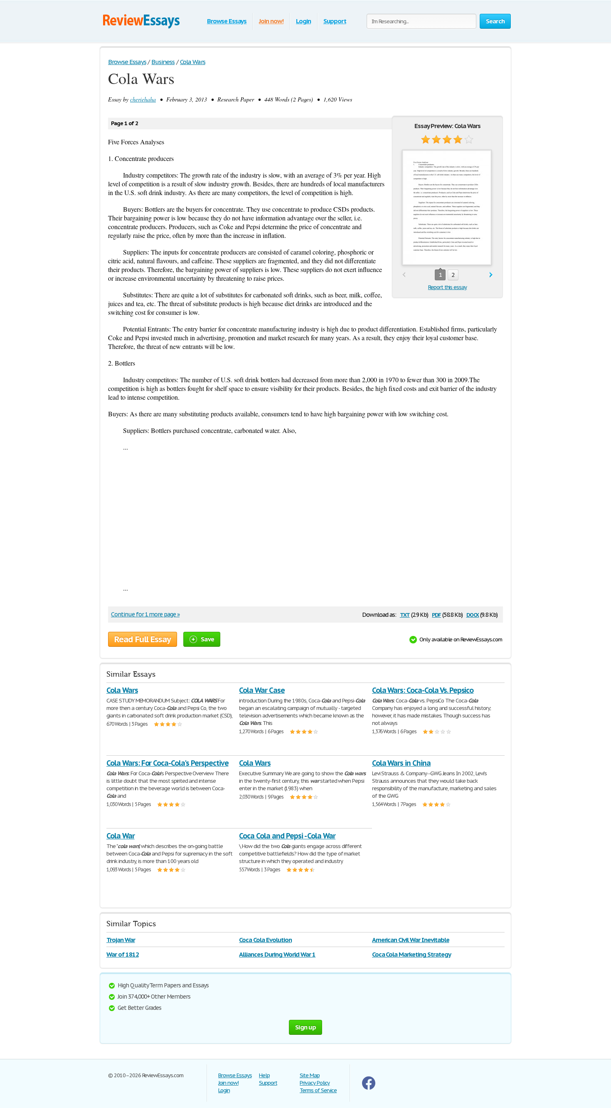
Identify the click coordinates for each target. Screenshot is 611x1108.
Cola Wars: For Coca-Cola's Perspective (167, 763)
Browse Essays (226, 21)
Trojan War (120, 940)
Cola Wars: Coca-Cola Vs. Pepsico (423, 690)
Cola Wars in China (401, 763)
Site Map (310, 1075)
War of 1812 (122, 954)
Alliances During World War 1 (277, 954)
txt (405, 614)
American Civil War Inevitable (410, 940)
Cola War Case (261, 690)
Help (264, 1075)
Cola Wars (122, 690)
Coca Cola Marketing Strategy (411, 954)
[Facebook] (368, 1087)
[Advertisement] (305, 517)
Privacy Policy (315, 1082)
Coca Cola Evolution (265, 940)
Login (303, 21)
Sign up (305, 1027)
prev (404, 275)
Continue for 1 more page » (145, 614)
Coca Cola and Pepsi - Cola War (287, 836)
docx (472, 614)
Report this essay (447, 287)
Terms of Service (318, 1090)
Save (207, 639)
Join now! (271, 21)
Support (334, 21)
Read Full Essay (142, 639)
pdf (436, 614)
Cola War (120, 836)
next (491, 275)
